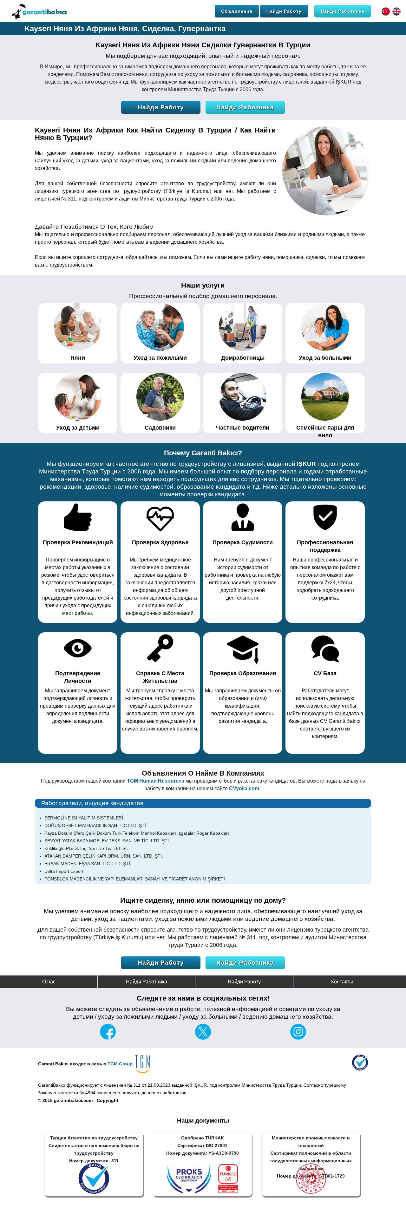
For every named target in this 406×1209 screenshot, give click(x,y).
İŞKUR (343, 82)
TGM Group (120, 1063)
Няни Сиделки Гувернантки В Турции (246, 45)
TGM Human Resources (155, 781)
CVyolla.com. (244, 788)
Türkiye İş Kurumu (187, 191)
